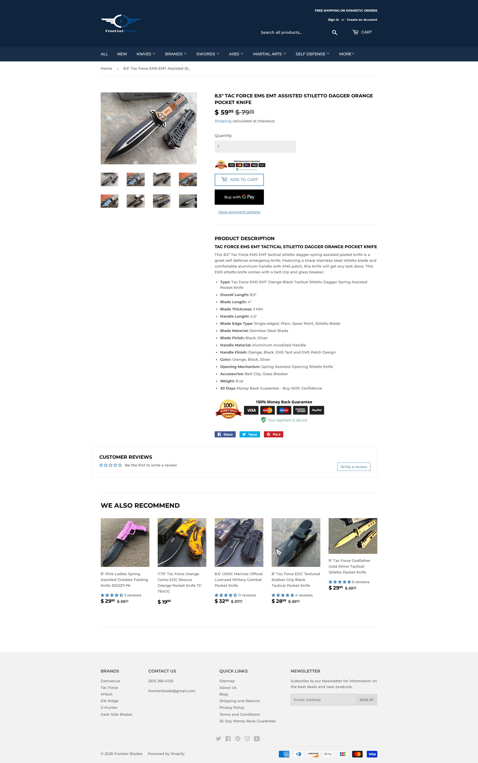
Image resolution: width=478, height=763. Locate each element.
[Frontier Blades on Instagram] (247, 739)
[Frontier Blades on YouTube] (257, 739)
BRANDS (174, 53)
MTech (107, 694)
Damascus (110, 681)
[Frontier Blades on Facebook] (228, 739)
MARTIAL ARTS (268, 53)
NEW (122, 53)
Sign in (333, 20)
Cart (366, 32)
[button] (112, 595)
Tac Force (109, 687)
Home (106, 68)
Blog (223, 694)
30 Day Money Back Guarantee (247, 721)
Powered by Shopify (166, 753)
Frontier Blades (128, 753)
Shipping (223, 121)
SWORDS (206, 53)
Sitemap (227, 681)
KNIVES (144, 53)
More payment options (239, 212)
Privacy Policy (231, 707)
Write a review (354, 466)
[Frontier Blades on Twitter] (218, 739)
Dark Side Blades (117, 714)
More (345, 53)
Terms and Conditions (239, 714)
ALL (104, 53)
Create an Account (362, 20)
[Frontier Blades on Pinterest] (238, 739)
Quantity (223, 135)
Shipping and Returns (239, 701)
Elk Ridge (109, 701)
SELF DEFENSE (311, 53)
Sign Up (367, 700)
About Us (228, 687)
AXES (234, 53)
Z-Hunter (109, 707)
